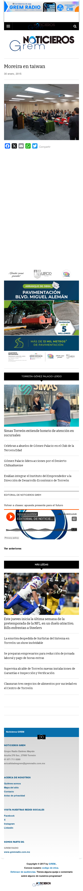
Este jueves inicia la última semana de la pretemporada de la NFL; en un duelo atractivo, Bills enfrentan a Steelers (39, 623)
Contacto (9, 791)
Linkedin (8, 827)
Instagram (9, 823)
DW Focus (41, 26)
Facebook (9, 815)
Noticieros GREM (41, 43)
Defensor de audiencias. (23, 871)
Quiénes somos (12, 783)
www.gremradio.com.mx (17, 851)
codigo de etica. (50, 867)
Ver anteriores (12, 548)
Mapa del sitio (11, 787)
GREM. (52, 863)
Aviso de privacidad (14, 795)
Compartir (44, 147)
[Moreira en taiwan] (41, 111)
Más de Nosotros (41, 737)
